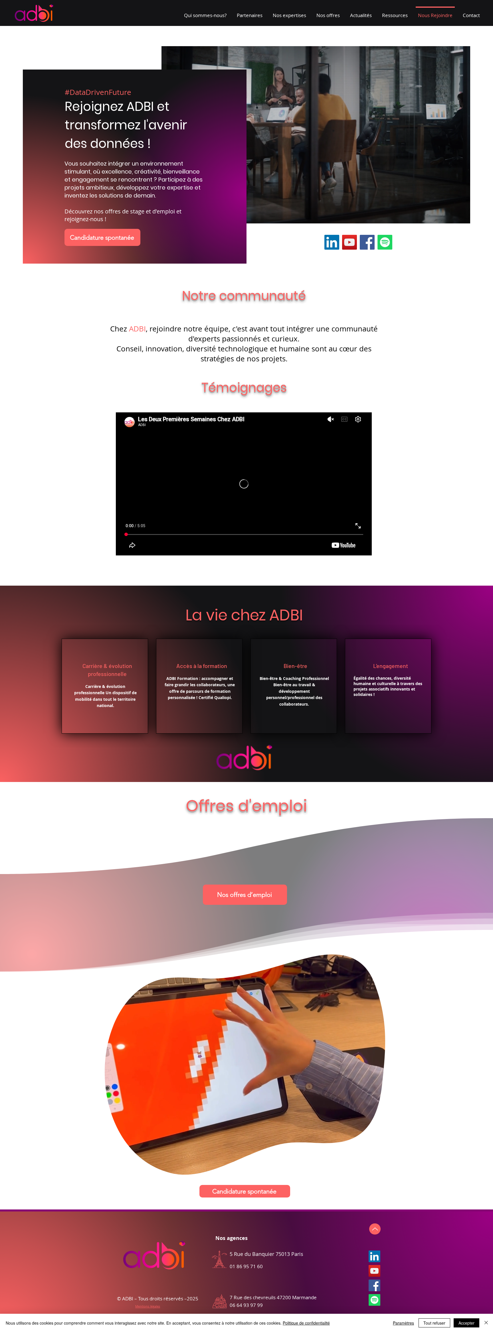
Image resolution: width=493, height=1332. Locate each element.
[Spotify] (384, 242)
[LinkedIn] (331, 242)
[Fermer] (486, 1322)
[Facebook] (367, 242)
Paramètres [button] (403, 1323)
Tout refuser (434, 1323)
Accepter (466, 1323)
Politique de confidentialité (306, 1323)
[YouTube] (349, 242)
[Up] (375, 1229)
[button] (205, 13)
